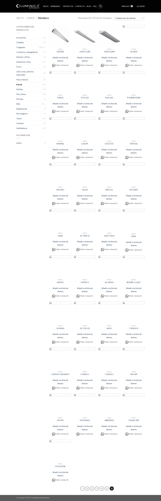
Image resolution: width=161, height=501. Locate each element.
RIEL (18, 104)
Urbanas (20, 123)
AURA (60, 236)
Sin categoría (22, 113)
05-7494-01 (85, 236)
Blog (89, 6)
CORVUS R (133, 328)
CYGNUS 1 (84, 374)
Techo (19, 118)
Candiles (20, 42)
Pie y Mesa (21, 94)
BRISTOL (109, 190)
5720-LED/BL (60, 466)
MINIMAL (60, 144)
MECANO (60, 190)
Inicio (46, 6)
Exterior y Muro (23, 57)
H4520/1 (60, 282)
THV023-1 (84, 282)
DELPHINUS (85, 420)
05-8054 (133, 52)
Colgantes (20, 47)
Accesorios (21, 37)
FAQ (94, 6)
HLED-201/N (109, 236)
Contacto (80, 6)
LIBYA (133, 236)
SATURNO (133, 190)
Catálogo (55, 6)
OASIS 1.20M (84, 52)
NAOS (109, 328)
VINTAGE (134, 144)
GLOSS (85, 190)
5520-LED (109, 98)
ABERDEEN (109, 420)
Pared (31, 18)
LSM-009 (133, 374)
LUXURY (84, 144)
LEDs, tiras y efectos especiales (25, 73)
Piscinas (19, 99)
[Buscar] (100, 6)
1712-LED (85, 98)
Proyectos (68, 6)
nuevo (19, 143)
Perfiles (19, 89)
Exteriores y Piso (23, 62)
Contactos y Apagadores (27, 52)
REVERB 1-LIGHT (134, 282)
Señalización (21, 109)
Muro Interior (22, 79)
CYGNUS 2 (109, 374)
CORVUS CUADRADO (60, 374)
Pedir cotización (62, 65)
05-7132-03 (85, 328)
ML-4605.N (109, 282)
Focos (19, 66)
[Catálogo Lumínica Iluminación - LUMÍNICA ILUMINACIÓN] (27, 6)
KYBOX (60, 98)
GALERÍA (60, 52)
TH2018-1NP (133, 420)
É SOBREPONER (133, 98)
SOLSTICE (109, 144)
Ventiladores (21, 128)
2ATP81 (60, 420)
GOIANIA (60, 328)
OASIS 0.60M (109, 52)
